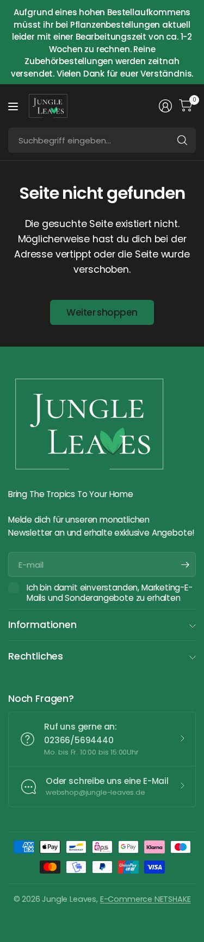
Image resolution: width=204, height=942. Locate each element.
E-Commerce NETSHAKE (145, 899)
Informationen (42, 624)
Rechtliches (35, 656)
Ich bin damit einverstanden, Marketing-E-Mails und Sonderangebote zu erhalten (110, 593)
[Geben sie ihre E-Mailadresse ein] (185, 564)
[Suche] (182, 140)
